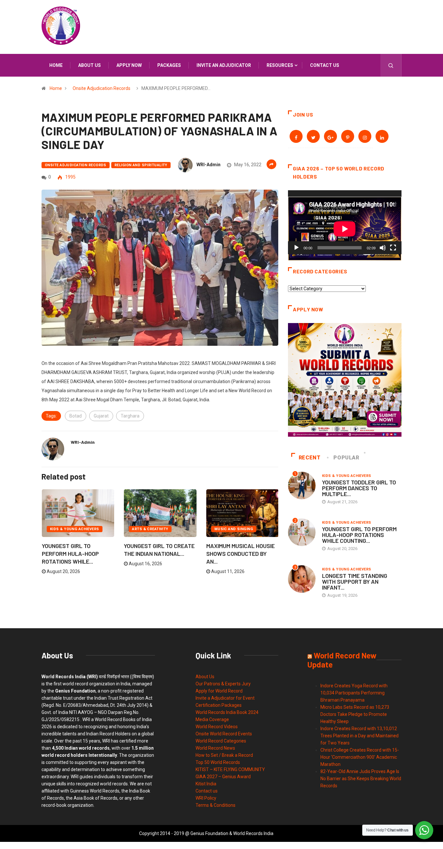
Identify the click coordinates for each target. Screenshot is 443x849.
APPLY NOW (129, 65)
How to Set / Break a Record (224, 755)
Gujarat (101, 415)
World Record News (215, 748)
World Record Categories (221, 740)
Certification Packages (219, 705)
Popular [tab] (346, 458)
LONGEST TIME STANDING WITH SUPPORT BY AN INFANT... (354, 581)
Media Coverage (212, 719)
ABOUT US (89, 65)
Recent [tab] (310, 458)
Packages (169, 65)
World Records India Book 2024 (227, 712)
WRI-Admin (209, 164)
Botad (75, 415)
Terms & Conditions (215, 805)
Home (56, 65)
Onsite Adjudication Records (101, 88)
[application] (344, 222)
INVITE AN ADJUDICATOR (224, 65)
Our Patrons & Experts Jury (223, 683)
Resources (280, 65)
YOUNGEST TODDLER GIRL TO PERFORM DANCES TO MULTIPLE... (359, 488)
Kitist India (206, 783)
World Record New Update (342, 660)
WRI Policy (206, 798)
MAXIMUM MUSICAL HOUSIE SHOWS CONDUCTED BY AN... (240, 553)
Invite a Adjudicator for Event (225, 698)
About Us (205, 676)
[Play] (296, 247)
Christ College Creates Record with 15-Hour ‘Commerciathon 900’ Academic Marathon (359, 757)
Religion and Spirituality (140, 165)
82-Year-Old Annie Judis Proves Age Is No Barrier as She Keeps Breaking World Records (360, 778)
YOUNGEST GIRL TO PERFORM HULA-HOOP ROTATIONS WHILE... (70, 553)
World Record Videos (217, 726)
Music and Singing (233, 529)
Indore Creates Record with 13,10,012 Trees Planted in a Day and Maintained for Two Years (359, 735)
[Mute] (382, 247)
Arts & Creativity (150, 529)
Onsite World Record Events (224, 733)
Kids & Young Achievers (74, 529)
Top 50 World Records (218, 762)
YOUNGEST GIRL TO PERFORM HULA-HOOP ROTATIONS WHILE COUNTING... (359, 534)
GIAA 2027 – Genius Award (223, 776)
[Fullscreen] (393, 247)
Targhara (130, 415)
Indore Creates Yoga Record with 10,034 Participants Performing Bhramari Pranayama (354, 693)
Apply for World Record (219, 690)
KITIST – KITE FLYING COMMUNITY (230, 769)
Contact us (324, 65)
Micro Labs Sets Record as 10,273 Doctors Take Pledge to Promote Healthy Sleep (354, 714)
